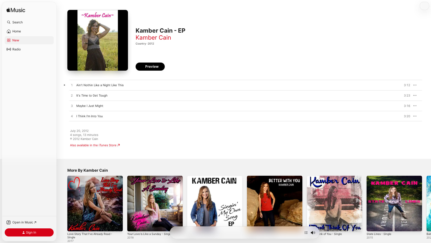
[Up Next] (306, 233)
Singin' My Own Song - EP (205, 177)
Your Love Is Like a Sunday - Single (151, 177)
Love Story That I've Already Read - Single (92, 179)
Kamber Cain (153, 37)
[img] (16, 10)
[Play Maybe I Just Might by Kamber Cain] (71, 106)
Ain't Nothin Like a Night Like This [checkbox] (100, 85)
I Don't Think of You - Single (326, 177)
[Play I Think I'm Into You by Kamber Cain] (71, 116)
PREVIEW (405, 85)
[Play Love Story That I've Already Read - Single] (73, 225)
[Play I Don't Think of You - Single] (312, 225)
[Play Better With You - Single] (252, 225)
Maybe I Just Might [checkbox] (89, 106)
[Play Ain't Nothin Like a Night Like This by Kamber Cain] (71, 85)
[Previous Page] (63, 203)
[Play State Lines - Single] (372, 225)
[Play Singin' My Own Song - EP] (192, 225)
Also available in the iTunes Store (93, 145)
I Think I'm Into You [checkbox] (89, 116)
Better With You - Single (264, 177)
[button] (29, 22)
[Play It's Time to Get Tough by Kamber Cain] (71, 96)
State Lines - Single (380, 177)
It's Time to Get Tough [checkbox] (92, 95)
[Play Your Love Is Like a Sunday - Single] (133, 225)
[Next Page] (426, 203)
